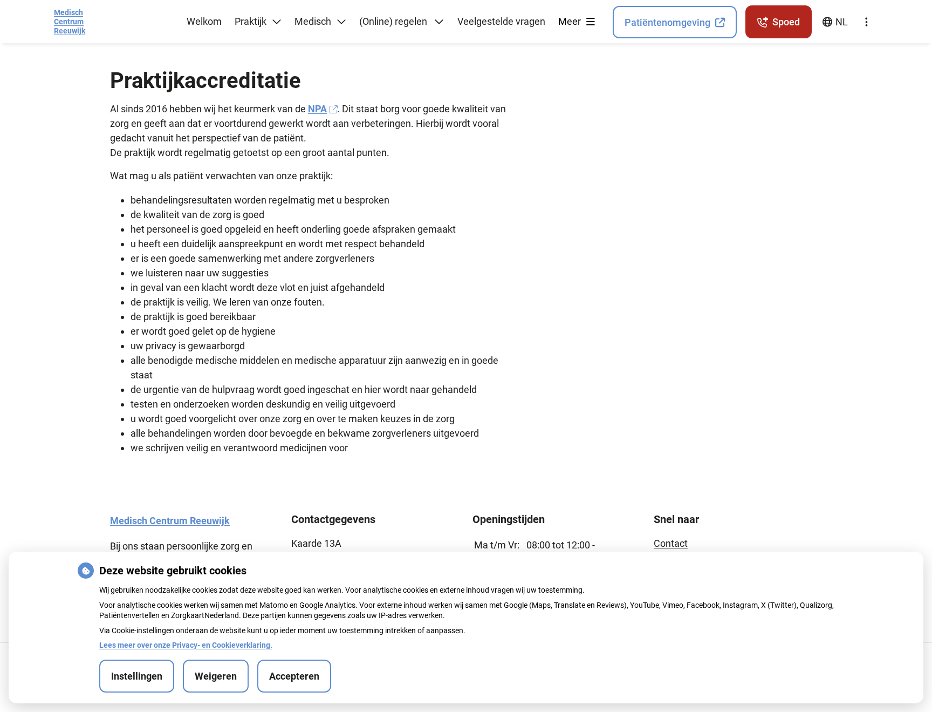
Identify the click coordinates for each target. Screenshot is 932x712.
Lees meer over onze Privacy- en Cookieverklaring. (185, 645)
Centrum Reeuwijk (69, 21)
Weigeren (216, 676)
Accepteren (294, 676)
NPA (317, 108)
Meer (570, 21)
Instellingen (136, 676)
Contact (671, 543)
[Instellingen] (866, 22)
